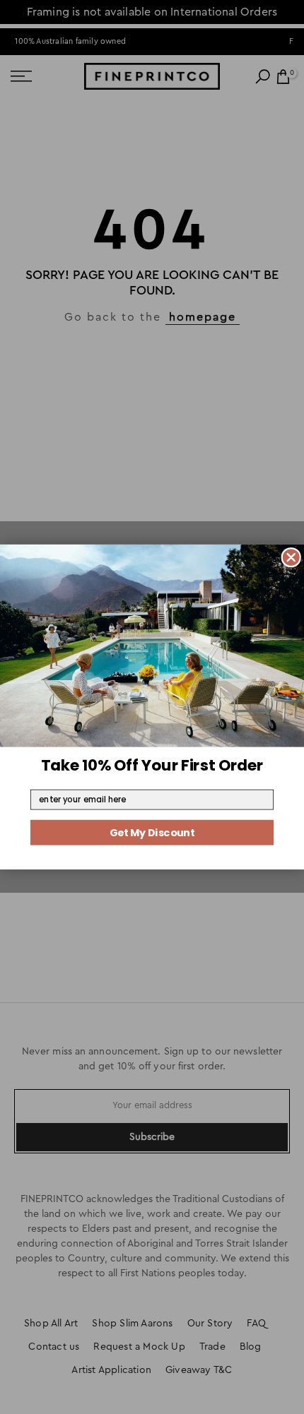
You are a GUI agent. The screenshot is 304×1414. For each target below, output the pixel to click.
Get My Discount (152, 833)
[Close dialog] (291, 557)
